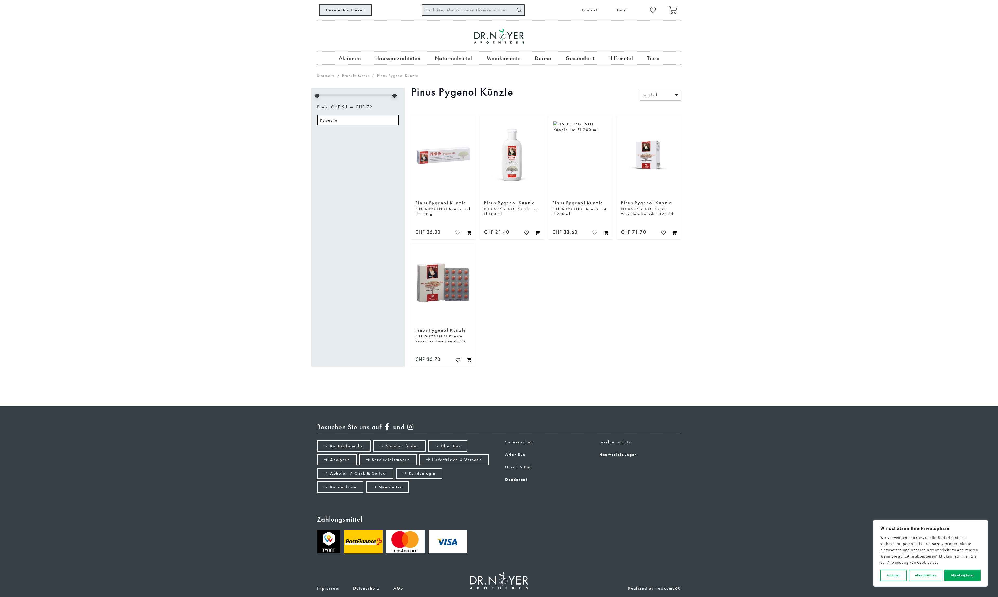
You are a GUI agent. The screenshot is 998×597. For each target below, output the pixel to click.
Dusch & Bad (518, 467)
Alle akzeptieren (962, 575)
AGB (398, 588)
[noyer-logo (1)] (499, 36)
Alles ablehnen (925, 575)
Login (622, 10)
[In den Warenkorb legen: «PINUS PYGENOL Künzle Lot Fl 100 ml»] (537, 232)
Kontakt (589, 10)
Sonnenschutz (520, 442)
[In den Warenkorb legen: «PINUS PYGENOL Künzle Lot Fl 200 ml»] (605, 232)
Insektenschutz (615, 442)
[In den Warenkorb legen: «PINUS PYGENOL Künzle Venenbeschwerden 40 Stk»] (468, 359)
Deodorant (516, 479)
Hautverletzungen (618, 454)
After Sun (515, 454)
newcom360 (668, 588)
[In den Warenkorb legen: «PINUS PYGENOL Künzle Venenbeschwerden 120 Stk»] (674, 232)
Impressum (328, 588)
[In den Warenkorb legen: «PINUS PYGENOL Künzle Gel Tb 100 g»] (468, 232)
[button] (459, 232)
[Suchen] (519, 10)
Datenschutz (366, 588)
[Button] (653, 10)
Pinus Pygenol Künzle (440, 203)
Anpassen (894, 575)
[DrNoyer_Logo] (499, 580)
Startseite (326, 76)
